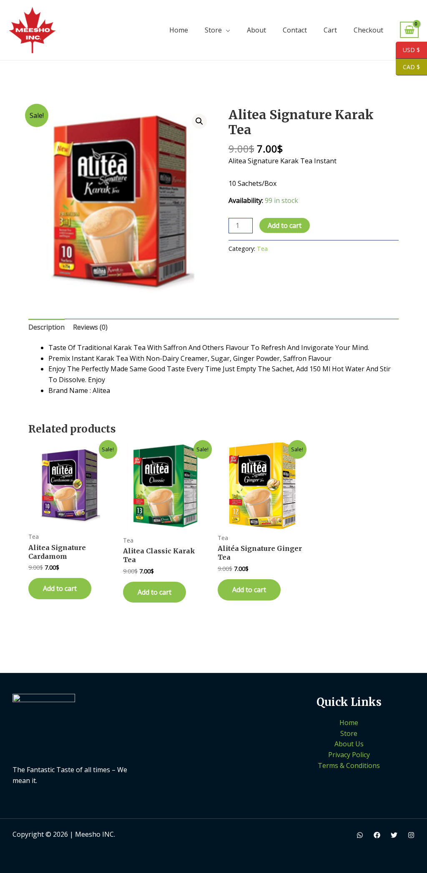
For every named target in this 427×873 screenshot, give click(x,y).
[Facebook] (377, 835)
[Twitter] (394, 835)
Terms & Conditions (349, 765)
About (256, 30)
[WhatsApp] (360, 835)
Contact (295, 30)
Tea (262, 249)
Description (46, 327)
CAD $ (408, 67)
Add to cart (284, 225)
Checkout (368, 30)
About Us (349, 743)
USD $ (408, 50)
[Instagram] (411, 835)
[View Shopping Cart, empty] (409, 30)
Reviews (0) (90, 327)
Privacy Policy (349, 754)
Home (178, 30)
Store (213, 30)
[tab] (46, 327)
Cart (330, 30)
